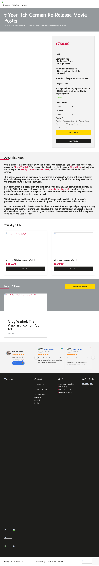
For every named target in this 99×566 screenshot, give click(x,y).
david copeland (49, 349)
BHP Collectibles (17, 352)
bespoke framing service (60, 189)
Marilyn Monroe (28, 169)
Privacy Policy (40, 562)
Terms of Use (51, 562)
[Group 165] (91, 384)
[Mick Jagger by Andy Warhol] (73, 245)
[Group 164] (87, 384)
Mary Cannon (77, 349)
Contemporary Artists (66, 384)
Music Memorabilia (65, 390)
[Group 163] (84, 384)
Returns (60, 562)
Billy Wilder (75, 167)
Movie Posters (64, 387)
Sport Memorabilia (65, 393)
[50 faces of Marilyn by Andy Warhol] (25, 245)
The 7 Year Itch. (22, 167)
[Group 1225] (88, 562)
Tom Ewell (44, 169)
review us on (17, 363)
